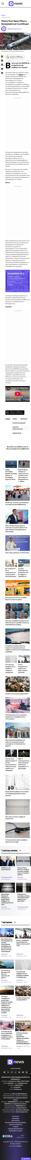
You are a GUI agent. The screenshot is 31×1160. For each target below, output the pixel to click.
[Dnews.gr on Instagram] (11, 1072)
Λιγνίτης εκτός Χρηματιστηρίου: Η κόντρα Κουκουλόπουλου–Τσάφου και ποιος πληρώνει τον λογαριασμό (11, 764)
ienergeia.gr (4, 954)
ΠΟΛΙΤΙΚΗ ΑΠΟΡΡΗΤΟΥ (15, 1124)
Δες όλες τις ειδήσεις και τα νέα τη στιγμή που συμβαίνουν (17, 448)
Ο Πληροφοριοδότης (6, 877)
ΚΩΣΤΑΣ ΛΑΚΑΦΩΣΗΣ (19, 423)
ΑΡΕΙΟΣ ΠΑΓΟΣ (17, 433)
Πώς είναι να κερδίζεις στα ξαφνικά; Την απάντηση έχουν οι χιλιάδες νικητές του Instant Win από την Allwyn (17, 622)
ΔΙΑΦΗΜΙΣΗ (15, 1118)
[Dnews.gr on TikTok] (15, 1072)
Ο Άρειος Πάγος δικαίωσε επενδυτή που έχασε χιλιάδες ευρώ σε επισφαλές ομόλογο (23, 871)
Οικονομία (20, 877)
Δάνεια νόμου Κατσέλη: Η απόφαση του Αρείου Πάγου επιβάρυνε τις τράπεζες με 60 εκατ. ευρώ (7, 899)
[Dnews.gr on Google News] (19, 1072)
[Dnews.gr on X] (8, 1072)
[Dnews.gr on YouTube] (22, 1072)
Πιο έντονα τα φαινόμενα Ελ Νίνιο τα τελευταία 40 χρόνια (5, 974)
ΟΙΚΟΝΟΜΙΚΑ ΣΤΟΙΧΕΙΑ (15, 1130)
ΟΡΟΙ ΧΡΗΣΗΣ (15, 1120)
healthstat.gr (19, 954)
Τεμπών (20, 74)
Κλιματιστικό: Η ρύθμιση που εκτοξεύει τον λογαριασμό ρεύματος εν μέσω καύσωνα (17, 793)
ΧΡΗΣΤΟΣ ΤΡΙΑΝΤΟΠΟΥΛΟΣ (18, 428)
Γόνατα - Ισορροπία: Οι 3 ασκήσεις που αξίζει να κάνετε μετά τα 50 (23, 668)
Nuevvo (19, 1146)
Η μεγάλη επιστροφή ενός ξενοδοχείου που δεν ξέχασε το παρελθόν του (23, 572)
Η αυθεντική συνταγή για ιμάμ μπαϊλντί (16, 693)
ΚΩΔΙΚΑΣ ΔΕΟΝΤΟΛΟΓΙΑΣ (15, 1128)
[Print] (2, 73)
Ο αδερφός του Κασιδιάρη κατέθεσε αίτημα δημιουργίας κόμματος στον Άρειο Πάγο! (23, 897)
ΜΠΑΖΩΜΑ (24, 419)
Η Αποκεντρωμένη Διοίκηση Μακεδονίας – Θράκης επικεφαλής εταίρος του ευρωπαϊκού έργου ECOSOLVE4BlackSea (23, 1038)
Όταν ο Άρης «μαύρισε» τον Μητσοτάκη (17, 552)
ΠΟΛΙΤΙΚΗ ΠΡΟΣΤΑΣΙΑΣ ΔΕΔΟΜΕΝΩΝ (15, 1122)
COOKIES (15, 1126)
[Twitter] (2, 60)
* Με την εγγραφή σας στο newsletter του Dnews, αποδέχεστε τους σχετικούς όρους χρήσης (17, 288)
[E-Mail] (2, 68)
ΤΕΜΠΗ (15, 419)
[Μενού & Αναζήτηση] (2, 3)
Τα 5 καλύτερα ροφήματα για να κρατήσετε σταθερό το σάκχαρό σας (10, 668)
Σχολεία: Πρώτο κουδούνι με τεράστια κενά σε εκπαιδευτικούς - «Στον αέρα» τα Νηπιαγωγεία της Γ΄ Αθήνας (23, 475)
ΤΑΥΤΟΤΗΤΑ (15, 1116)
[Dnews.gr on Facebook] (4, 1072)
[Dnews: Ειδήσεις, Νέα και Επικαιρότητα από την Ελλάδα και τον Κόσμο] (15, 3)
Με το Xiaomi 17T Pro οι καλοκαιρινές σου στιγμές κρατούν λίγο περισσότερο (10, 572)
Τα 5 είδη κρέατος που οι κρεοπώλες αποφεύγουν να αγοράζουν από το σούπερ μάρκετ (16, 716)
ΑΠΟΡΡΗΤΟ (27, 1158)
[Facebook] (2, 56)
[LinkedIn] (2, 64)
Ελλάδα (3, 15)
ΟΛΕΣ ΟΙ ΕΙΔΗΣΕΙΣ (15, 1068)
